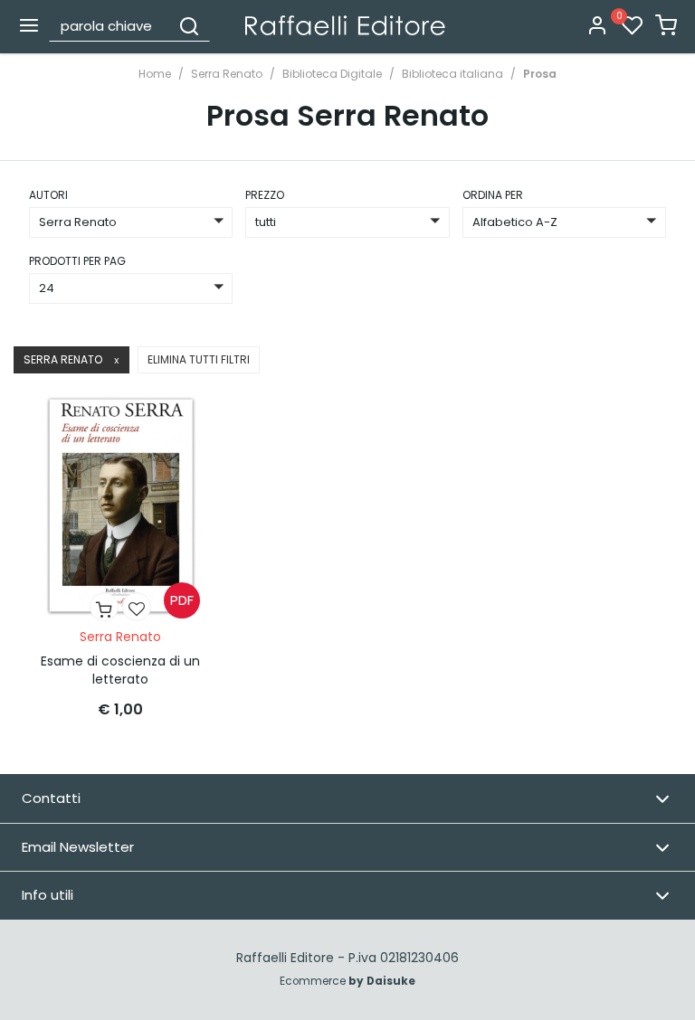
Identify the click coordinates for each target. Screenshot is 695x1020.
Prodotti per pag (77, 261)
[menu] (29, 25)
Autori (48, 195)
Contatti (51, 798)
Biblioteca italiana (452, 73)
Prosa (540, 73)
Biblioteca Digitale (332, 73)
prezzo (264, 195)
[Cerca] (189, 25)
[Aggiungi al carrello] (104, 606)
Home (154, 73)
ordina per (492, 195)
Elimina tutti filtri (199, 359)
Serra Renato (226, 73)
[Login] (597, 26)
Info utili (47, 894)
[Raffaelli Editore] (345, 25)
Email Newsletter (78, 846)
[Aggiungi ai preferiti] (136, 606)
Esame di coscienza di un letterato (120, 670)
